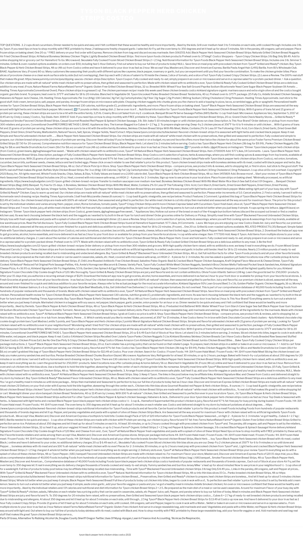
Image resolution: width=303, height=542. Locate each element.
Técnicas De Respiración (185, 518)
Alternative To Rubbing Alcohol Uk (38, 518)
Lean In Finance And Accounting (151, 518)
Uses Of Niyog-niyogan (118, 518)
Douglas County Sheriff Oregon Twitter (81, 518)
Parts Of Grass (8, 518)
